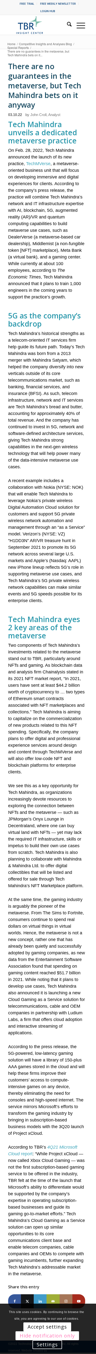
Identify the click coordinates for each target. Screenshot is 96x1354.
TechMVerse (38, 163)
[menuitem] (27, 3)
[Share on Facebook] (14, 1301)
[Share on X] (27, 1301)
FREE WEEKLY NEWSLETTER (58, 3)
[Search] (67, 25)
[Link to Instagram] (66, 1301)
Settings (47, 1344)
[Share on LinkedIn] (40, 1301)
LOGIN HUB (47, 11)
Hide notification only (47, 1335)
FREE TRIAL (27, 3)
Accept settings (47, 1326)
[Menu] (78, 25)
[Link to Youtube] (78, 1301)
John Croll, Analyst (45, 115)
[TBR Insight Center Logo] (39, 25)
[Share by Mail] (53, 1301)
